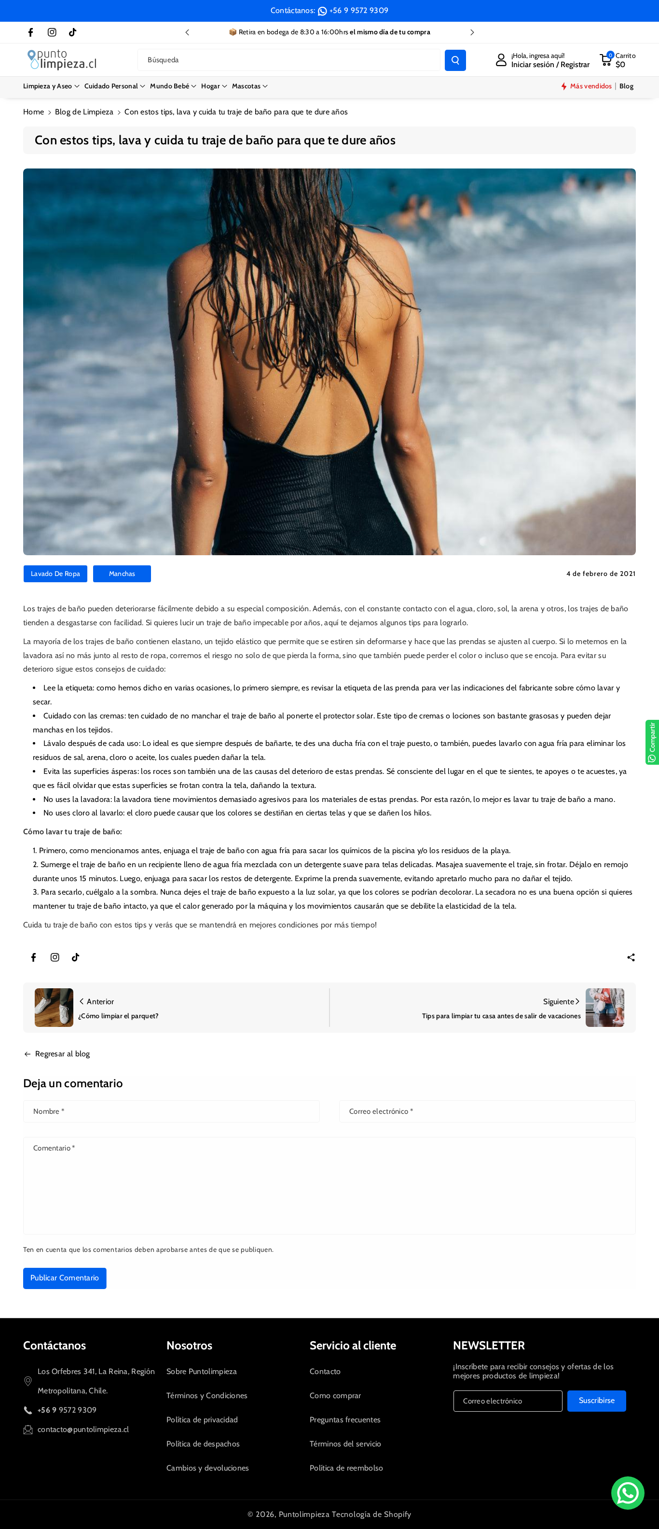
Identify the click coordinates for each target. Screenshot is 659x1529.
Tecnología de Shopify (372, 1514)
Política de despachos (203, 1443)
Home (33, 111)
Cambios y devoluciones (207, 1468)
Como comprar (335, 1395)
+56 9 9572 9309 (359, 10)
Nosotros (189, 1345)
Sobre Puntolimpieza (201, 1371)
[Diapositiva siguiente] (472, 32)
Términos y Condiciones (207, 1395)
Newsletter (489, 1345)
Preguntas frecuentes (345, 1419)
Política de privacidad (202, 1419)
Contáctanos (54, 1345)
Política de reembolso (346, 1468)
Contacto (325, 1371)
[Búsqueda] (455, 60)
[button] (51, 86)
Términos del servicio (345, 1443)
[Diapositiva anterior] (187, 32)
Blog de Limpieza (84, 111)
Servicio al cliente (353, 1345)
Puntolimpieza (304, 1514)
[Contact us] (628, 1493)
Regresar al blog (62, 1053)
